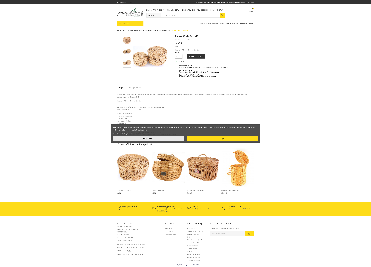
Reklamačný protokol (193, 257)
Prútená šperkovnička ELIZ (195, 190)
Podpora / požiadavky (193, 260)
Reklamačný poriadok (193, 254)
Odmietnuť (148, 138)
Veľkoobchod (191, 228)
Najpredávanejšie (170, 234)
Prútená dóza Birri (158, 190)
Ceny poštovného (192, 248)
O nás (189, 237)
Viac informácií (118, 134)
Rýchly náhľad (135, 185)
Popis (121, 88)
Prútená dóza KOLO (124, 190)
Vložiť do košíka (195, 56)
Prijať (222, 138)
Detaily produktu (135, 88)
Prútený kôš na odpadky (230, 190)
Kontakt (189, 251)
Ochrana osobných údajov (195, 231)
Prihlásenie (121, 2)
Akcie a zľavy (169, 228)
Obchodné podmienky (193, 234)
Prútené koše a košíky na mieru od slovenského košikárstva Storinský (194, 242)
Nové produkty (169, 231)
